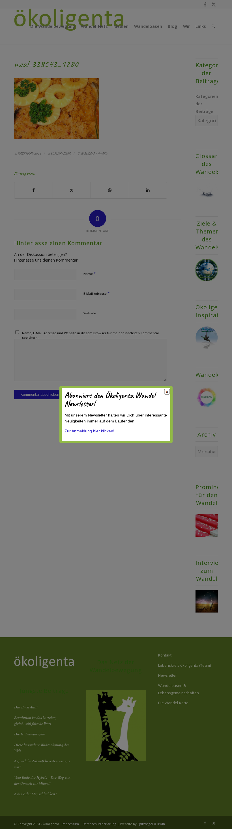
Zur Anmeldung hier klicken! (89, 431)
